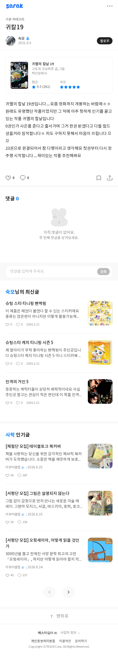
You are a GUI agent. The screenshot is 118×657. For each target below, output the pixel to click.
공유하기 (110, 178)
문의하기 (81, 641)
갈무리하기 (99, 178)
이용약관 (65, 641)
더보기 (110, 6)
